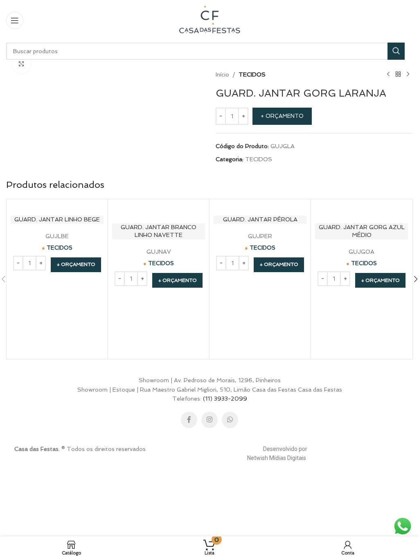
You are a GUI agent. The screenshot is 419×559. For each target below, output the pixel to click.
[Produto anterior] (388, 74)
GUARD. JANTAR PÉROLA (260, 219)
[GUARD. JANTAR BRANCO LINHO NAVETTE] (158, 211)
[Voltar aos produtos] (398, 74)
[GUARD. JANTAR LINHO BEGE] (57, 207)
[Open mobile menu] (14, 20)
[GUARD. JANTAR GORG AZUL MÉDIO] (361, 211)
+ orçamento (282, 116)
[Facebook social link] (189, 420)
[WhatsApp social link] (230, 420)
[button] (76, 264)
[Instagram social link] (209, 420)
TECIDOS (252, 74)
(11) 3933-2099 (225, 398)
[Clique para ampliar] (21, 64)
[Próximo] (408, 74)
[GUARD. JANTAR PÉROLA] (260, 207)
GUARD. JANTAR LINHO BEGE (57, 219)
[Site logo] (209, 19)
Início (222, 74)
